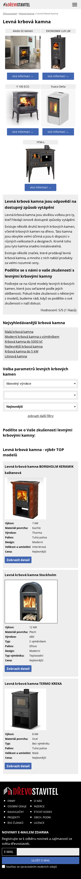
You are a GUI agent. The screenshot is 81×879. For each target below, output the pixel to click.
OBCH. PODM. (42, 817)
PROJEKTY (14, 817)
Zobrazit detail (18, 560)
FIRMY (11, 801)
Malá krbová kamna (19, 331)
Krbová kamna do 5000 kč (24, 341)
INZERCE (39, 806)
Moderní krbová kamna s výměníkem (32, 336)
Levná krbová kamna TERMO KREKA (33, 683)
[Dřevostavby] (16, 4)
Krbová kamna (26, 13)
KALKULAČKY (16, 812)
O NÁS (38, 801)
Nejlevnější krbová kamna (24, 346)
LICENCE (39, 823)
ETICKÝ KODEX (43, 812)
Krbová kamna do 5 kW (21, 351)
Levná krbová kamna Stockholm (30, 575)
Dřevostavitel (10, 13)
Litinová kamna (16, 356)
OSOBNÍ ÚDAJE (17, 806)
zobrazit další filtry (40, 416)
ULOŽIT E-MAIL (40, 860)
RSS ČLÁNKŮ (15, 823)
